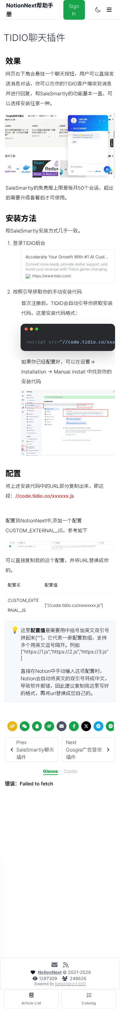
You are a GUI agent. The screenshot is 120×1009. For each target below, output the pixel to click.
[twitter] (86, 726)
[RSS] (66, 965)
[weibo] (49, 726)
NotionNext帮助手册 (29, 9)
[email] (61, 726)
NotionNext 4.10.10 (70, 984)
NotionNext (50, 972)
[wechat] (25, 726)
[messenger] (111, 726)
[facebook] (74, 726)
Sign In (74, 10)
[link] (12, 726)
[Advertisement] (60, 895)
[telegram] (98, 726)
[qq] (37, 726)
